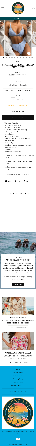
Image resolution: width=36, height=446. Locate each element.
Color (18, 81)
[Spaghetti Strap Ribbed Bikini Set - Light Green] (8, 225)
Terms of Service (18, 382)
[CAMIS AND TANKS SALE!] (18, 341)
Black (19, 90)
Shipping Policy (18, 379)
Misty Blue (13, 85)
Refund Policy (17, 375)
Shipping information (18, 175)
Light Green (9, 90)
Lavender (23, 85)
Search (18, 369)
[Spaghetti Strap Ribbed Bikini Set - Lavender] (5, 225)
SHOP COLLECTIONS (18, 327)
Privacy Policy (18, 372)
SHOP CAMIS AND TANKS (18, 362)
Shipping (11, 74)
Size (18, 96)
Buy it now (18, 117)
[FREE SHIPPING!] (18, 306)
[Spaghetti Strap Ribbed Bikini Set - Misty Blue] (3, 225)
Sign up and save (17, 391)
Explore (18, 284)
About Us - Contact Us (18, 385)
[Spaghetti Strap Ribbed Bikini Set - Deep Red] (12, 225)
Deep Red (28, 90)
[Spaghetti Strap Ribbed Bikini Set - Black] (10, 225)
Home (17, 61)
